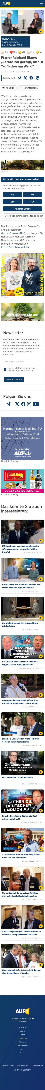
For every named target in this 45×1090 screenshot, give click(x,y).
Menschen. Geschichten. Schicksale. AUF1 (12, 42)
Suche (22, 1031)
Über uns (22, 1042)
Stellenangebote (22, 1045)
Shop (22, 1049)
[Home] (6, 3)
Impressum (8, 1066)
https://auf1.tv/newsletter (16, 247)
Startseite (22, 1027)
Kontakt (22, 1053)
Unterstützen (22, 1038)
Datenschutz (22, 1066)
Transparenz (36, 1066)
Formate (23, 1034)
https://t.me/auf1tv (13, 233)
